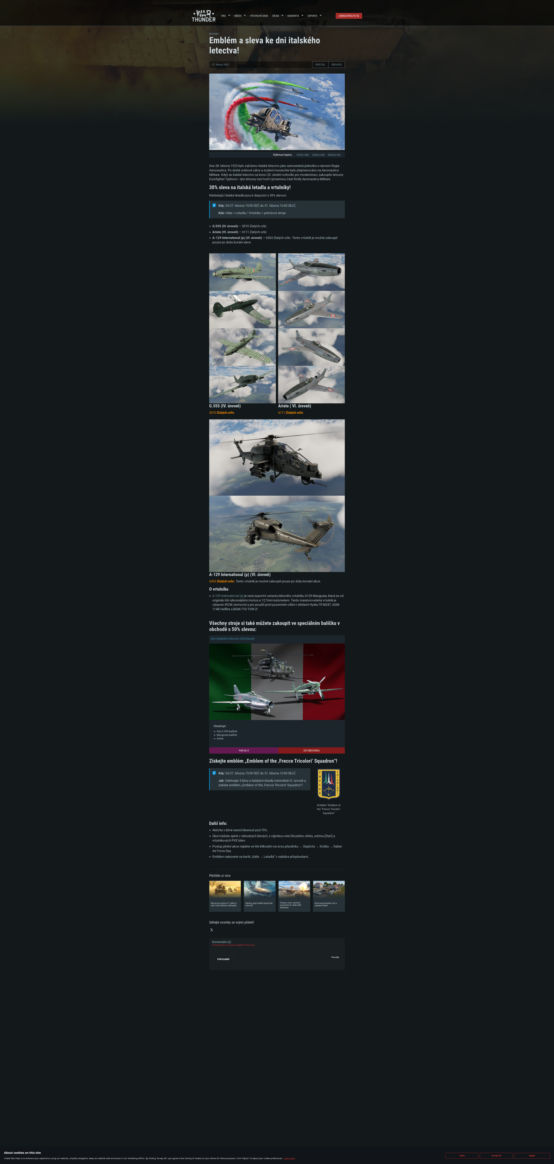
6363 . (222, 581)
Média (237, 15)
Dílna (275, 15)
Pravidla (335, 957)
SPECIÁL (320, 64)
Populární (223, 959)
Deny (462, 1155)
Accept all (496, 1155)
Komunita (293, 15)
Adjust (532, 1155)
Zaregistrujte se (349, 15)
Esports (312, 15)
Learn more (289, 1158)
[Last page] (216, 966)
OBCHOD (336, 64)
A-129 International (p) (228, 596)
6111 (290, 412)
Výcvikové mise (259, 15)
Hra (223, 15)
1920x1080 (302, 154)
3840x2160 (334, 154)
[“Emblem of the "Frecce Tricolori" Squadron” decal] (329, 785)
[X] (211, 929)
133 (241, 750)
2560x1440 (318, 154)
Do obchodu (312, 750)
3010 (221, 412)
